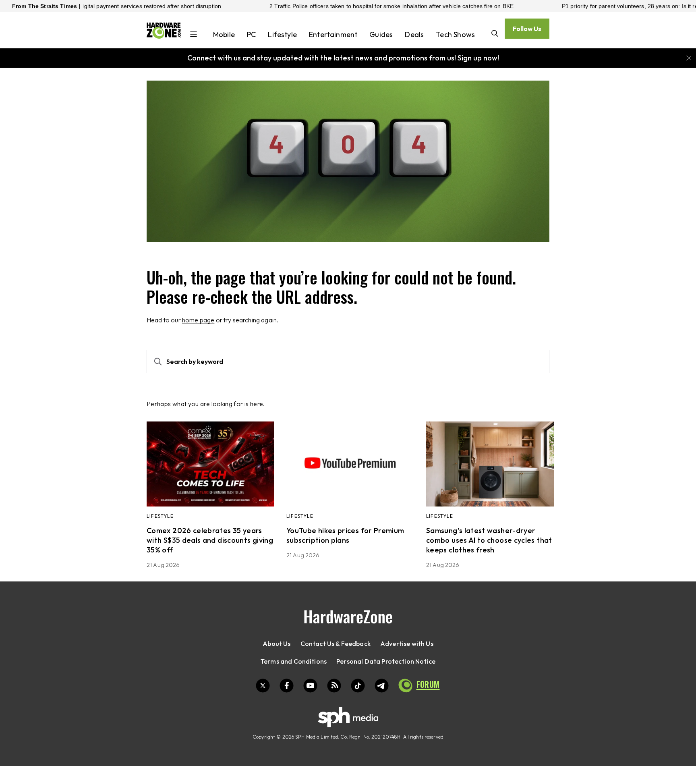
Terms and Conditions (294, 661)
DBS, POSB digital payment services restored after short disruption (107, 6)
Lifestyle (282, 34)
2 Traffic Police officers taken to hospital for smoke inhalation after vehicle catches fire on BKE (364, 6)
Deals (414, 34)
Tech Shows (455, 34)
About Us (276, 643)
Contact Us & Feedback (335, 643)
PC (251, 34)
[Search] (495, 34)
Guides (381, 34)
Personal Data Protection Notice (385, 661)
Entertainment (333, 34)
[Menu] (193, 35)
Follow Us (527, 29)
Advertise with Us (406, 643)
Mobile (224, 34)
